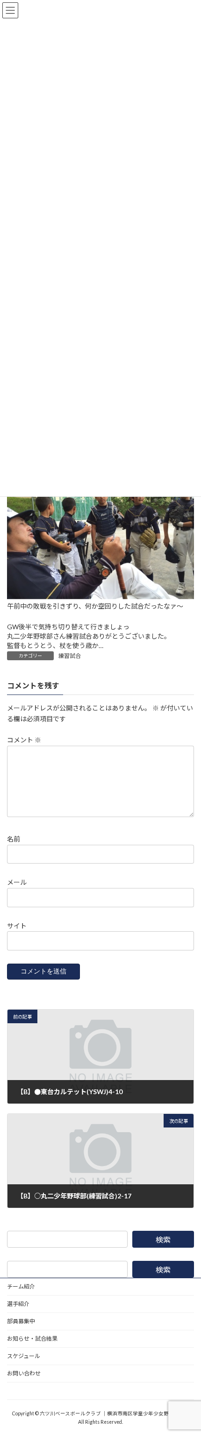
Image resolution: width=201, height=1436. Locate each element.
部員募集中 (21, 1321)
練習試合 (69, 655)
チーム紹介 (21, 1286)
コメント (24, 740)
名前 (13, 839)
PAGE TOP (186, 1383)
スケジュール (23, 1355)
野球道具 (18, 1390)
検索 (163, 1239)
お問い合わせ (24, 1373)
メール (17, 882)
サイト (17, 926)
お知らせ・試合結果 (32, 1338)
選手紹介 (18, 1303)
